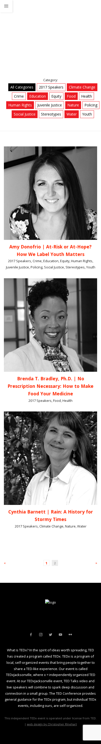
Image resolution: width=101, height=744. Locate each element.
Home (8, 35)
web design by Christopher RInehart (52, 724)
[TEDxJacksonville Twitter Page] (50, 634)
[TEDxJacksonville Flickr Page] (70, 634)
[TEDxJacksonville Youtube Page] (60, 634)
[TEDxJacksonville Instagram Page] (40, 634)
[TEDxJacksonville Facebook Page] (31, 634)
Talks (24, 35)
